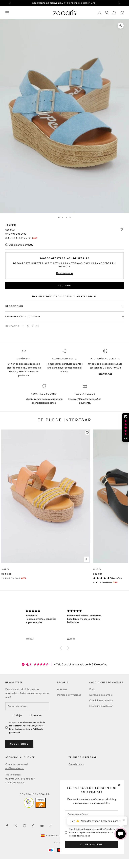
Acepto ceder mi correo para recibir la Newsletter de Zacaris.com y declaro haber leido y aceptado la (93, 832)
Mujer (19, 715)
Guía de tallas (76, 764)
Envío (92, 689)
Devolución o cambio (101, 694)
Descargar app (64, 273)
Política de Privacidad (69, 694)
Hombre (37, 715)
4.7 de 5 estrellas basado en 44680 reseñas (80, 664)
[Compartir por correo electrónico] (37, 326)
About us (62, 689)
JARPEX (10, 225)
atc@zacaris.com (14, 768)
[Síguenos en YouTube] (42, 825)
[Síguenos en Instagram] (24, 825)
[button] (62, 648)
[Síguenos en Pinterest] (33, 825)
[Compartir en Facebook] (23, 326)
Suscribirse (19, 743)
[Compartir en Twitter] (27, 326)
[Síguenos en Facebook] (7, 825)
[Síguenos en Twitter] (15, 825)
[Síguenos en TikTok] (50, 825)
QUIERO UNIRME (91, 844)
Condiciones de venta (101, 700)
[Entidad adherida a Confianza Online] (35, 803)
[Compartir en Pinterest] (32, 326)
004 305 (6, 574)
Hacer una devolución (101, 705)
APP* (94, 3)
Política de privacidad (79, 835)
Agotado (64, 285)
